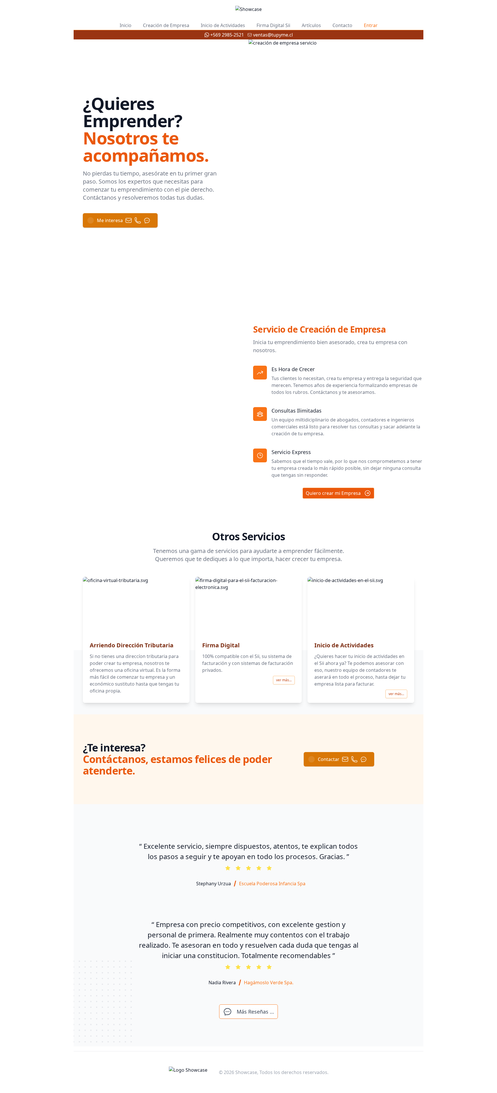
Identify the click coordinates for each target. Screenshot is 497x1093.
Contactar (328, 759)
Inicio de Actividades (223, 25)
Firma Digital (221, 645)
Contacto (342, 25)
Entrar (371, 25)
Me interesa (110, 220)
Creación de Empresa (166, 25)
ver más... (284, 680)
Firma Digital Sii (273, 25)
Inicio (125, 25)
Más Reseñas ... (255, 1011)
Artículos (311, 25)
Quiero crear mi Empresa (333, 493)
